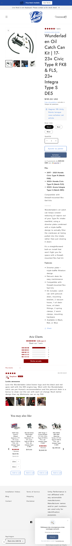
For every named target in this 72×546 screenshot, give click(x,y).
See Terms (47, 3)
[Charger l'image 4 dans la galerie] (32, 63)
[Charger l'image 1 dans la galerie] (8, 63)
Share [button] (49, 328)
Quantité (48, 136)
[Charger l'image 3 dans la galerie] (24, 63)
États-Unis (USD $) (14, 541)
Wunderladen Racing (52, 32)
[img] (10, 373)
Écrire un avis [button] (36, 361)
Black (49, 127)
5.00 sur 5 (41, 341)
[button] (6, 17)
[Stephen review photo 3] (30, 401)
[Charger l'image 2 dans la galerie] (16, 63)
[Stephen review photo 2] (20, 401)
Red (58, 127)
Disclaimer (31, 501)
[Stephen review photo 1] (9, 401)
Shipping (30, 496)
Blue (49, 132)
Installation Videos (12, 492)
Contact (8, 501)
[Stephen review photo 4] (41, 401)
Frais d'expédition (51, 102)
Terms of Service (33, 492)
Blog (7, 496)
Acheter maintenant (55, 156)
